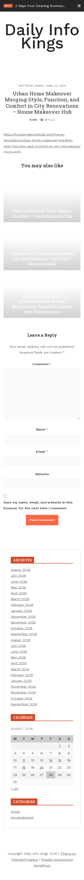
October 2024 (21, 698)
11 (24, 760)
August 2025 (20, 640)
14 (50, 760)
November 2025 (23, 622)
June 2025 (19, 651)
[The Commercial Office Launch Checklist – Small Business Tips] (42, 199)
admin (39, 85)
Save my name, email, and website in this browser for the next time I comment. (38, 505)
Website (42, 474)
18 (23, 767)
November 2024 (23, 692)
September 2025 (24, 634)
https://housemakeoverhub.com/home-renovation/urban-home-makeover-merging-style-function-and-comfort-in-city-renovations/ (42, 140)
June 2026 (19, 581)
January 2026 (21, 611)
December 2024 (23, 686)
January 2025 (21, 681)
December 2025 (23, 616)
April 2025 (19, 663)
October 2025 (21, 628)
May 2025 (18, 657)
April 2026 (19, 593)
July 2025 (18, 646)
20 (42, 767)
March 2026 (20, 599)
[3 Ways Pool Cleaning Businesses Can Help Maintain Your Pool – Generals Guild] (42, 247)
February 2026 (22, 605)
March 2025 (20, 669)
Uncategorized (22, 817)
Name (42, 429)
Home (33, 119)
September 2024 (24, 704)
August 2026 (21, 570)
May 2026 (18, 587)
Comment (42, 364)
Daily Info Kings (42, 36)
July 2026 (18, 575)
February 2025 (22, 675)
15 (59, 760)
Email (42, 451)
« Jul (14, 788)
